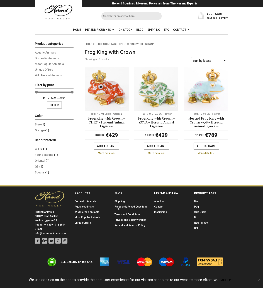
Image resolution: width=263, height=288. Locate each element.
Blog (139, 29)
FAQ (166, 29)
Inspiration (160, 212)
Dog (196, 206)
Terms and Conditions (127, 214)
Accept (227, 280)
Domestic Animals (47, 58)
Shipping (153, 29)
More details (105, 153)
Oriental (40, 160)
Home (77, 29)
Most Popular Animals (49, 64)
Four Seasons (44, 154)
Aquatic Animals (45, 52)
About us (159, 201)
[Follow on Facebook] (37, 241)
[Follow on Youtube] (51, 241)
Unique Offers (44, 69)
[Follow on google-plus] (44, 241)
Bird (196, 217)
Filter (54, 105)
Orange (40, 130)
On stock (125, 29)
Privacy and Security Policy (130, 220)
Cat (196, 228)
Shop (88, 44)
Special (40, 172)
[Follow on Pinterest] (58, 241)
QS (37, 166)
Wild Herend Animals (48, 75)
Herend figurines (98, 29)
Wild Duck (200, 212)
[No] (258, 280)
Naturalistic (201, 222)
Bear (197, 201)
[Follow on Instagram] (64, 241)
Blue (38, 124)
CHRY (38, 149)
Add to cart (106, 146)
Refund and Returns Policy (130, 225)
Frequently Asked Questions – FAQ (131, 208)
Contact (179, 29)
